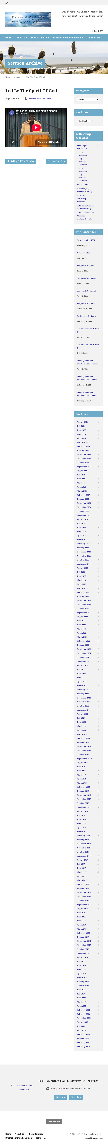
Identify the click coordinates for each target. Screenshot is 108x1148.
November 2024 (84, 507)
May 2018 (81, 823)
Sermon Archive (25, 63)
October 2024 (83, 511)
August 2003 (82, 1022)
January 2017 (83, 888)
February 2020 (83, 738)
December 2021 (84, 649)
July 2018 (81, 815)
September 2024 (84, 515)
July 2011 (81, 990)
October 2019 (83, 754)
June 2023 (81, 576)
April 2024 (81, 535)
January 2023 (83, 596)
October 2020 (83, 706)
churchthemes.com (94, 1138)
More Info (60, 1097)
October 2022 (83, 608)
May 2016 (81, 921)
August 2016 (82, 908)
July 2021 (81, 669)
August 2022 (82, 617)
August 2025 (82, 471)
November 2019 (84, 750)
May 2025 (81, 483)
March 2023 (82, 588)
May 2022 (81, 629)
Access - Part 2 (55, 161)
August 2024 (82, 519)
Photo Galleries (40, 37)
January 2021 (83, 694)
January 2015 (83, 981)
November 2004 (84, 1018)
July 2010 (81, 994)
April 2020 (81, 730)
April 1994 (81, 1030)
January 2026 (83, 450)
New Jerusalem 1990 (86, 240)
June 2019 (81, 771)
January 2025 (83, 499)
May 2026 (81, 434)
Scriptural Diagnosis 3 (86, 278)
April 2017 (81, 876)
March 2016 (82, 929)
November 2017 (84, 848)
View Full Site (54, 1121)
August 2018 (82, 811)
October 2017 (83, 852)
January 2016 (83, 937)
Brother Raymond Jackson (68, 37)
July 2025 (81, 475)
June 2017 (81, 868)
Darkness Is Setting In (86, 316)
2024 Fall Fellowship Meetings (81, 198)
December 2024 (84, 503)
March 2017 (82, 880)
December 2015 (84, 941)
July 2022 (81, 620)
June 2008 (81, 998)
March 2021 (82, 685)
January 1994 (83, 1038)
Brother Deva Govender (39, 99)
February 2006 (83, 1014)
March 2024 (82, 539)
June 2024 (81, 527)
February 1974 (83, 1046)
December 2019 (84, 746)
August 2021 (82, 665)
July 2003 (81, 1026)
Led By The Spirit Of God (34, 77)
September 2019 (84, 758)
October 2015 (83, 949)
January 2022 (83, 645)
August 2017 (82, 860)
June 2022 (81, 625)
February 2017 (83, 884)
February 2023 (83, 592)
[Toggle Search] (6, 3)
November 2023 (84, 556)
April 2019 (81, 779)
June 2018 (81, 819)
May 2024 (81, 531)
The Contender (83, 184)
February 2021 (83, 689)
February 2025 (83, 495)
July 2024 (81, 523)
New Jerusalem (83, 253)
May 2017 (81, 872)
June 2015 (81, 965)
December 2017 (84, 844)
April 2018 (81, 827)
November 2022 (84, 604)
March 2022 (82, 637)
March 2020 (82, 734)
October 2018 (83, 803)
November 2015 (84, 945)
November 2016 (84, 896)
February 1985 (83, 1042)
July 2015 (81, 961)
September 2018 (84, 807)
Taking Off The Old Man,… (23, 161)
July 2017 (81, 864)
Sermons (17, 77)
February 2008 (83, 1010)
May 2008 (81, 1002)
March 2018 (82, 831)
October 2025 (83, 462)
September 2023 (84, 564)
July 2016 (81, 913)
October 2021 (83, 657)
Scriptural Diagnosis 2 (86, 291)
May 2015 (81, 969)
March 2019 (82, 783)
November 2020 (84, 702)
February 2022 (83, 641)
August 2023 (82, 568)
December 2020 (84, 698)
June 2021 (81, 673)
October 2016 (83, 900)
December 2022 (84, 600)
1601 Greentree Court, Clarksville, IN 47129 (68, 1081)
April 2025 (81, 487)
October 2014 (83, 985)
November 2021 (84, 653)
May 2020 (81, 726)
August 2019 (82, 762)
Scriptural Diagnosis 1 (86, 303)
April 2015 (81, 973)
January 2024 (83, 548)
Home (8, 37)
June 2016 (81, 917)
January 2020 (83, 742)
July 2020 (81, 718)
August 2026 (82, 422)
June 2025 (81, 479)
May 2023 (81, 580)
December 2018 (84, 795)
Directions (76, 1097)
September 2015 (84, 953)
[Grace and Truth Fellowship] (23, 1089)
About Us (22, 37)
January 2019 (83, 791)
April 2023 (81, 584)
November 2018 (84, 799)
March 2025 (82, 491)
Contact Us (93, 37)
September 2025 (84, 466)
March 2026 (82, 442)
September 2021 (84, 661)
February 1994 (83, 1034)
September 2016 (84, 904)
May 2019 (81, 775)
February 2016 (83, 933)
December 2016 (84, 892)
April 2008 (81, 1006)
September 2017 (84, 856)
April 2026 (81, 438)
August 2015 (82, 957)
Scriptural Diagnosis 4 (86, 265)
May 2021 (81, 677)
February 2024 (83, 543)
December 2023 (84, 552)
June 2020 (81, 722)
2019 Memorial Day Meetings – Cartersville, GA (85, 216)
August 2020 (82, 714)
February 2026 (83, 446)
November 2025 (84, 458)
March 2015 (82, 977)
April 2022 (81, 633)
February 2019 (83, 787)
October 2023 (83, 560)
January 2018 (83, 839)
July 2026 (81, 426)
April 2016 (81, 925)
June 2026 (81, 430)
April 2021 (81, 681)
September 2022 (84, 612)
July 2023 (81, 572)
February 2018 (83, 836)
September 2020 (84, 710)
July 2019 (81, 767)
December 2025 (84, 454)
